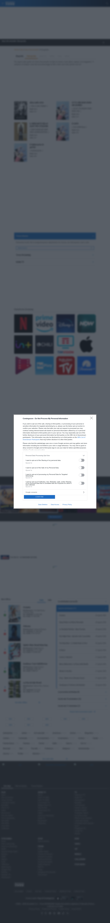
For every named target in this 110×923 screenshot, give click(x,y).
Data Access (55, 504)
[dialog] (55, 462)
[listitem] (55, 455)
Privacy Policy (67, 504)
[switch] (81, 460)
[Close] (92, 419)
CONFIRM (40, 497)
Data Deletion (42, 504)
